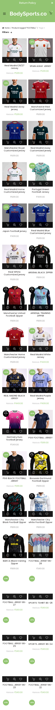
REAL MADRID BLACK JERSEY (14, 397)
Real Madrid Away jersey (14, 108)
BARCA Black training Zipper (14, 562)
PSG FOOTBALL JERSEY (40, 437)
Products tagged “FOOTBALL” (24, 28)
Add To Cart (8, 60)
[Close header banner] (52, 3)
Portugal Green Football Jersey (40, 190)
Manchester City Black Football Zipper (14, 521)
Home (7, 28)
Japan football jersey (14, 231)
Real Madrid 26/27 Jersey (14, 66)
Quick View (14, 60)
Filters (5, 32)
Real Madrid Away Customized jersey (40, 149)
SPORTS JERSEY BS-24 (40, 644)
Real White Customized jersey (14, 273)
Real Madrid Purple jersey (40, 397)
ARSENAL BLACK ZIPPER (40, 272)
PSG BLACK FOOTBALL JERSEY (14, 479)
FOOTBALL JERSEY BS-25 (14, 644)
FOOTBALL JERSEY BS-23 (14, 686)
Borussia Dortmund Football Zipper (40, 479)
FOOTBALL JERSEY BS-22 (40, 686)
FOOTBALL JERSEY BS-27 (14, 603)
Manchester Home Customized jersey (14, 355)
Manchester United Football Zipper (14, 314)
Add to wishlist (21, 60)
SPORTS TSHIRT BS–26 (40, 602)
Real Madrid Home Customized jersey (14, 190)
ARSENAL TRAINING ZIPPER (40, 314)
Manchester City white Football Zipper (40, 521)
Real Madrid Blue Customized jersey (40, 231)
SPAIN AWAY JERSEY (40, 66)
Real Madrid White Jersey (40, 355)
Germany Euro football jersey (14, 438)
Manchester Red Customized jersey (40, 108)
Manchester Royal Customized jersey (14, 149)
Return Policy (27, 3)
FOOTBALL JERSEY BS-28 (40, 562)
